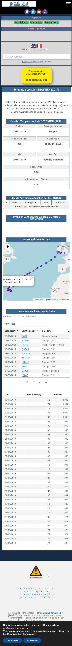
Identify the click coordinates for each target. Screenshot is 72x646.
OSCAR (25, 349)
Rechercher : (9, 323)
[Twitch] (45, 11)
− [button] (8, 251)
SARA (24, 336)
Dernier (46, 382)
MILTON (26, 357)
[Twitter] (33, 11)
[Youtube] (39, 11)
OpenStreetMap (51, 299)
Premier (27, 382)
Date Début (10, 331)
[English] (34, 45)
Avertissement (36, 578)
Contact (47, 598)
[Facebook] (27, 11)
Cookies (25, 598)
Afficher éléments (19, 316)
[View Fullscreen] (7, 259)
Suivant (39, 382)
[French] (39, 45)
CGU (46, 588)
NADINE (26, 353)
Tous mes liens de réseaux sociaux (36, 61)
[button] (68, 4)
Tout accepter (13, 640)
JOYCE (25, 371)
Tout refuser (32, 640)
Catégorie (46, 331)
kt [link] (49, 144)
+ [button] (8, 246)
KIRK (24, 366)
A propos (29, 588)
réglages (30, 634)
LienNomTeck (28, 331)
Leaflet (36, 299)
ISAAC (25, 375)
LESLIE (25, 362)
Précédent (33, 382)
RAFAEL (25, 340)
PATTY (25, 345)
